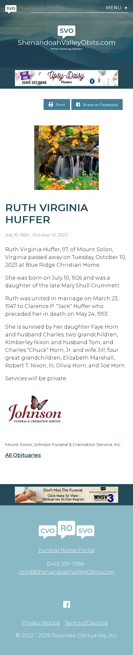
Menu (117, 8)
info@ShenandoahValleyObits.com (66, 572)
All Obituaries (23, 455)
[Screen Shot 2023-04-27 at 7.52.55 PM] (66, 78)
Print (60, 104)
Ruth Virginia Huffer (46, 213)
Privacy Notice (41, 623)
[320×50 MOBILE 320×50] (66, 495)
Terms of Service (86, 623)
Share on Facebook (100, 104)
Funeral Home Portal (66, 550)
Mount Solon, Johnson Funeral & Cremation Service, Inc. (63, 444)
